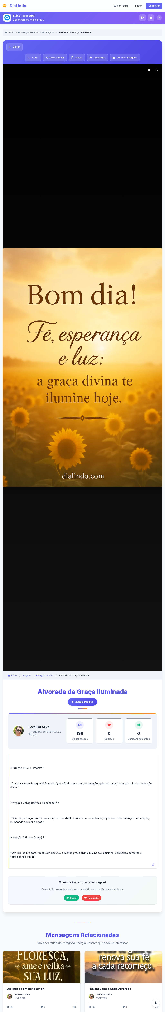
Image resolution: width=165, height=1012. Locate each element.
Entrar (138, 5)
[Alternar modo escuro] (156, 1003)
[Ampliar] (156, 70)
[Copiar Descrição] (153, 864)
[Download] (149, 70)
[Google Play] (142, 17)
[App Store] (151, 17)
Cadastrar (154, 5)
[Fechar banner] (159, 17)
